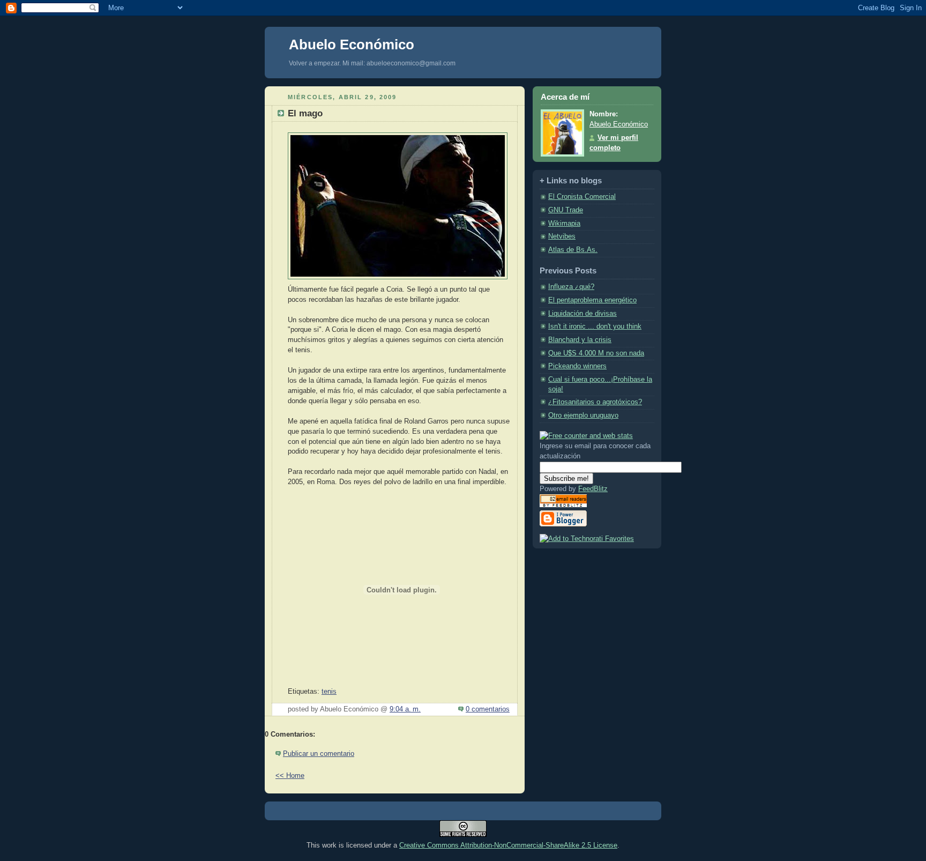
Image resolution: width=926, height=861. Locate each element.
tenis (329, 691)
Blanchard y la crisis (579, 340)
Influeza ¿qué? (571, 287)
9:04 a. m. (405, 709)
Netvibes (562, 236)
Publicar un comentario (318, 754)
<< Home (289, 776)
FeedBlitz (593, 489)
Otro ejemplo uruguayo (583, 415)
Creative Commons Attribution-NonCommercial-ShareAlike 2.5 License (508, 845)
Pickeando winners (577, 366)
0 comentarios (488, 709)
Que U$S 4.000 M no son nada (596, 353)
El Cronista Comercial (582, 197)
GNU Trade (565, 210)
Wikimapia (564, 223)
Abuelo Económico (351, 44)
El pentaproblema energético (592, 300)
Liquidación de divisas (582, 313)
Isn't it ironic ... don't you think (594, 326)
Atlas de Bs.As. (573, 250)
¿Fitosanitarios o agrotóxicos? (595, 402)
